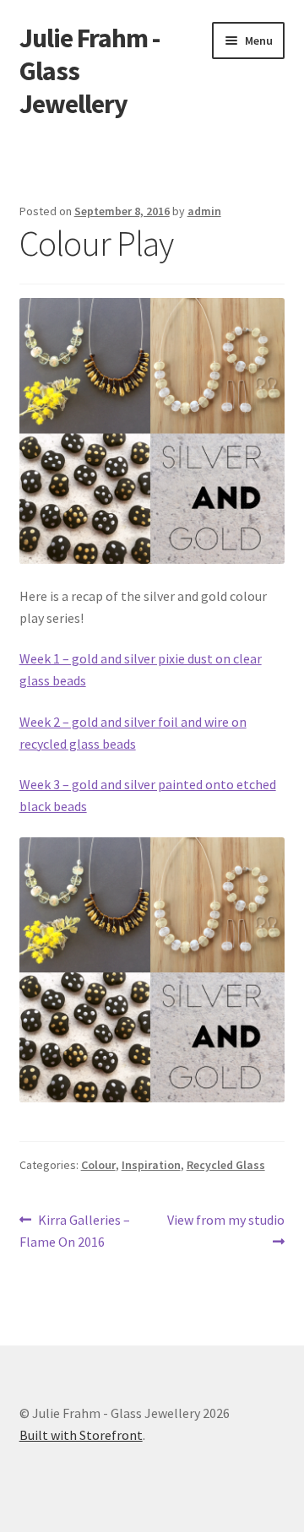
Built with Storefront (81, 1434)
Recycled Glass (226, 1164)
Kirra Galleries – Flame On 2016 (75, 1230)
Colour (98, 1164)
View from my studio (225, 1229)
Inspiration (151, 1164)
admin (204, 211)
